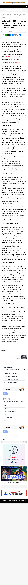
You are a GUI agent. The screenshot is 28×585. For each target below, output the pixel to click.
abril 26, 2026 (5, 31)
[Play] (12, 462)
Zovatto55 (6, 57)
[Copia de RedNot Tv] (14, 479)
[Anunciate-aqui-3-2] (14, 495)
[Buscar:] (14, 9)
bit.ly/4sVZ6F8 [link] (17, 63)
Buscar (3, 439)
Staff (11, 31)
